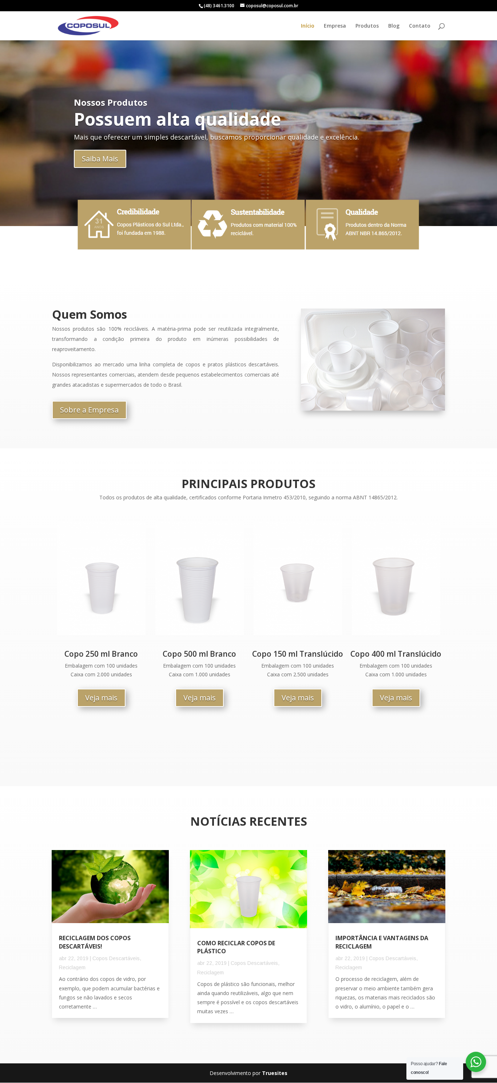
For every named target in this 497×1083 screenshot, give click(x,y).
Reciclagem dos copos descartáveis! (95, 942)
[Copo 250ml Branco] (101, 633)
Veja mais (101, 697)
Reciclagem (72, 967)
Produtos (367, 26)
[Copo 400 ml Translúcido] (396, 633)
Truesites (274, 1073)
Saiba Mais (100, 159)
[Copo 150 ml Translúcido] (298, 633)
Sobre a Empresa (89, 410)
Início (307, 26)
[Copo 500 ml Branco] (199, 633)
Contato (419, 26)
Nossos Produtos (110, 102)
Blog (393, 26)
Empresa (335, 26)
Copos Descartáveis (116, 958)
